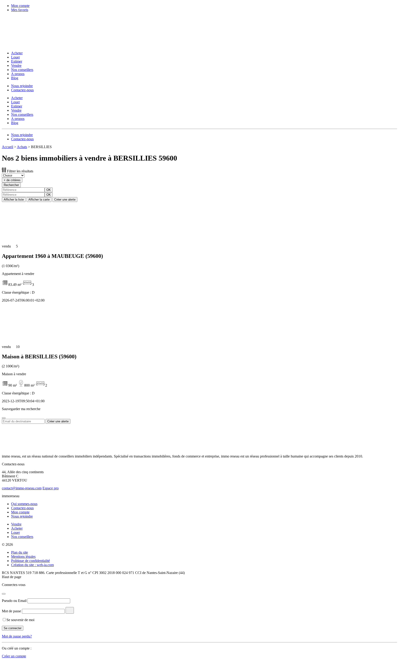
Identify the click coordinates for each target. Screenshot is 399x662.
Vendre (16, 65)
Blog (14, 78)
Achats (22, 147)
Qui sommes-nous (24, 504)
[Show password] (70, 610)
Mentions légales (23, 556)
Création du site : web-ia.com (32, 565)
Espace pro (50, 488)
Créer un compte (14, 656)
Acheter (17, 53)
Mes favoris (19, 10)
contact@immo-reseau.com (22, 488)
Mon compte (20, 6)
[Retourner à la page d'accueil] (32, 45)
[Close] (4, 418)
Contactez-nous (22, 90)
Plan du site (19, 552)
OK (48, 190)
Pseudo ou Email (14, 601)
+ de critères (12, 180)
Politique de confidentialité (30, 561)
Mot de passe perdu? (17, 636)
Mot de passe (11, 611)
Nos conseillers (22, 70)
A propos (17, 74)
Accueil (7, 147)
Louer (15, 57)
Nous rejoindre (22, 86)
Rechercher (11, 185)
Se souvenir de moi (20, 620)
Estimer (16, 61)
